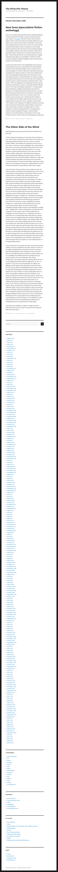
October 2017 (10, 434)
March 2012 (10, 520)
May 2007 (10, 626)
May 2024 (10, 364)
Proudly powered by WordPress (24, 867)
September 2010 (11, 550)
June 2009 (10, 578)
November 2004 (11, 686)
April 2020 (10, 404)
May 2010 (9, 556)
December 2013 (11, 486)
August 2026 (10, 338)
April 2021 (10, 394)
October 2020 (11, 402)
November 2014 (11, 470)
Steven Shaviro (11, 118)
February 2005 (11, 680)
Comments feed (11, 858)
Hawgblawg (10, 804)
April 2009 (10, 582)
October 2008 (11, 592)
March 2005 (10, 678)
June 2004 (10, 696)
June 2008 (10, 600)
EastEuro (9, 762)
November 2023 (11, 368)
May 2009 (10, 580)
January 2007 (10, 634)
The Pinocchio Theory (17, 9)
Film (26, 313)
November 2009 (11, 568)
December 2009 (11, 566)
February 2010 (11, 562)
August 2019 (10, 418)
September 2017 (11, 436)
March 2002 (10, 742)
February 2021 (11, 398)
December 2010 (11, 544)
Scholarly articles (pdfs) (13, 834)
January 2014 (10, 484)
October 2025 (11, 350)
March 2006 (10, 654)
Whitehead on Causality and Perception (18, 840)
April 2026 (10, 344)
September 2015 (11, 458)
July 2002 (9, 734)
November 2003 (11, 710)
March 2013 (10, 498)
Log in (9, 854)
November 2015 (11, 456)
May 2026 (10, 342)
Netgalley (17, 39)
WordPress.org (11, 860)
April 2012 (10, 518)
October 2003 (11, 712)
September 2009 (11, 572)
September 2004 (11, 690)
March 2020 (10, 406)
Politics (9, 774)
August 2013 (10, 492)
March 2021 (10, 396)
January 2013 (10, 502)
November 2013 (11, 488)
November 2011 (11, 526)
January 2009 (11, 588)
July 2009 (9, 576)
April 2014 (10, 478)
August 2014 (10, 474)
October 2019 (11, 414)
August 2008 (10, 596)
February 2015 (11, 466)
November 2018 (11, 422)
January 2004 (11, 706)
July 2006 (9, 646)
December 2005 (11, 660)
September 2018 (11, 426)
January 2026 (11, 346)
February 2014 (11, 482)
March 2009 (10, 584)
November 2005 (11, 662)
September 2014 (11, 472)
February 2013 (11, 500)
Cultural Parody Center (13, 800)
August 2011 (10, 532)
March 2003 (10, 726)
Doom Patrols (11, 822)
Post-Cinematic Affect (13, 832)
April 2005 (10, 676)
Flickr (8, 824)
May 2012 (9, 516)
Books (9, 760)
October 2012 (10, 506)
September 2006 (11, 642)
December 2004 (11, 684)
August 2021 (10, 392)
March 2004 (10, 702)
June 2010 (10, 554)
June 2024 (10, 362)
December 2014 (11, 468)
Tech (8, 780)
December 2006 (11, 636)
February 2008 (11, 608)
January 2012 (10, 522)
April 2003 (10, 724)
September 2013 (11, 490)
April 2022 (10, 384)
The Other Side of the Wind (22, 127)
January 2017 (10, 442)
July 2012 (9, 512)
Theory (9, 782)
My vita (9, 830)
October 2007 (11, 616)
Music (8, 768)
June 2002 (10, 736)
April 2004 (10, 700)
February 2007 (11, 632)
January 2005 (11, 682)
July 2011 (9, 534)
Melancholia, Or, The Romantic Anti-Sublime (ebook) (22, 826)
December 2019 (11, 410)
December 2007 (11, 612)
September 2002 (11, 732)
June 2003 (10, 720)
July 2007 (9, 622)
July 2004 (9, 694)
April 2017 (10, 440)
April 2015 (10, 462)
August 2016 (10, 448)
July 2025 (9, 352)
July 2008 (9, 598)
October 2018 (10, 424)
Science (9, 778)
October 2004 (11, 688)
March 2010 (10, 560)
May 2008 (10, 602)
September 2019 (11, 416)
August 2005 (10, 668)
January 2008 (11, 610)
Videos (9, 838)
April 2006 (10, 652)
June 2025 (10, 354)
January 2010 (10, 564)
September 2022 (11, 378)
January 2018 (10, 432)
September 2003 (11, 714)
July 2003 (9, 718)
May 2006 (10, 650)
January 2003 (10, 730)
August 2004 (10, 692)
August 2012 (10, 510)
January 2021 (10, 400)
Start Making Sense (12, 808)
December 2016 (11, 444)
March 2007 (10, 630)
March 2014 (10, 480)
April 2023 (10, 372)
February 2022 (11, 386)
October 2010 (10, 548)
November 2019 (11, 412)
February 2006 (11, 656)
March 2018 (10, 430)
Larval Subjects (11, 806)
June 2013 (10, 496)
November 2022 (11, 376)
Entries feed (10, 856)
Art (8, 758)
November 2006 (11, 638)
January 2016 (10, 454)
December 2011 (11, 524)
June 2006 (10, 648)
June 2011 (9, 536)
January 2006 (11, 658)
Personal (9, 772)
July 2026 (9, 340)
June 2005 (10, 672)
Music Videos (10, 770)
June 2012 (10, 514)
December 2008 (11, 590)
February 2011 (11, 540)
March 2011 (10, 538)
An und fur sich (11, 798)
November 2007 (11, 614)
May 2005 (10, 674)
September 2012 (11, 508)
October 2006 (11, 640)
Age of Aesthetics (12, 756)
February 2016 (11, 452)
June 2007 (10, 624)
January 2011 (10, 542)
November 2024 (11, 358)
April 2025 (10, 356)
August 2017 (10, 438)
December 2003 (11, 708)
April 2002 (10, 740)
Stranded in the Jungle (13, 836)
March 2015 (10, 464)
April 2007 (10, 628)
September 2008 (11, 594)
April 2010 (10, 558)
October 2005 (11, 664)
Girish (9, 802)
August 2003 (10, 716)
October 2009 (11, 570)
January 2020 (11, 408)
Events (9, 764)
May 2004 (10, 698)
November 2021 (11, 388)
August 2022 (10, 380)
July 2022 (9, 382)
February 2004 (11, 704)
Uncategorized (29, 118)
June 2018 (10, 428)
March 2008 (10, 606)
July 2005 (9, 670)
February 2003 (11, 728)
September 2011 (11, 530)
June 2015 (10, 460)
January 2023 (10, 374)
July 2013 (9, 494)
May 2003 (10, 722)
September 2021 (11, 390)
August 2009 (10, 574)
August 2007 (10, 620)
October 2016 (11, 446)
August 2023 (10, 370)
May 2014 (9, 476)
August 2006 (10, 644)
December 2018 (11, 420)
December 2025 (11, 348)
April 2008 (10, 604)
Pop (8, 776)
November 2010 (11, 546)
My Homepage (11, 828)
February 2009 (11, 586)
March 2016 (10, 450)
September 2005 (11, 666)
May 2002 (10, 738)
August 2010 (10, 552)
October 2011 (10, 528)
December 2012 (11, 504)
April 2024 (10, 366)
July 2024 (9, 360)
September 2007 (11, 618)
